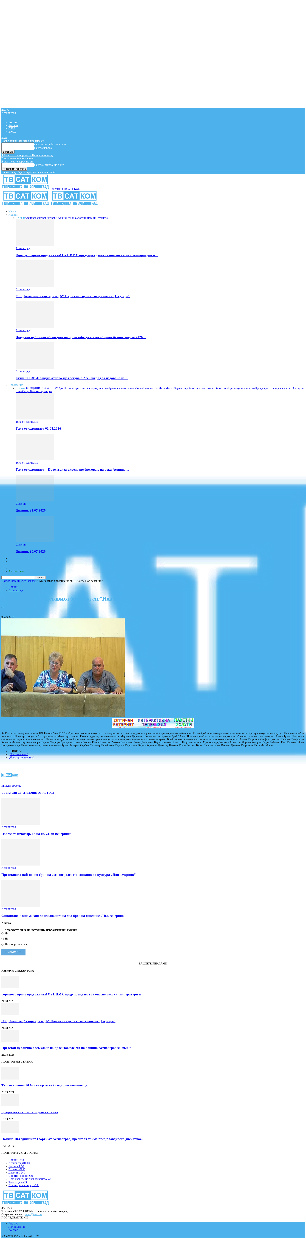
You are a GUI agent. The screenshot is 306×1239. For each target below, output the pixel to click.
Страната (102, 217)
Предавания (15, 384)
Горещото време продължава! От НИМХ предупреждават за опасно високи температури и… (87, 255)
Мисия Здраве (173, 388)
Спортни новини (86, 217)
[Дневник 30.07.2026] (35, 541)
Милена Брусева (11, 610)
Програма (14, 567)
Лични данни (16, 1226)
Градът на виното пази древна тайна (29, 1112)
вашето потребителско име (50, 144)
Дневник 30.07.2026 (31, 551)
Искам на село (150, 388)
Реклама (13, 125)
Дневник (102, 388)
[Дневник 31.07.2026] (35, 500)
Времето (13, 561)
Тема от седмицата (41, 391)
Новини (13, 214)
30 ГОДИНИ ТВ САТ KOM (41, 388)
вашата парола (43, 147)
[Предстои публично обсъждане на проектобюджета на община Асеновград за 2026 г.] (35, 327)
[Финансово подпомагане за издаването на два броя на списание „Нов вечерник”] (20, 905)
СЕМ (11, 128)
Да (6, 933)
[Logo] (25, 205)
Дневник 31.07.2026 (31, 510)
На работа (188, 388)
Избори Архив (57, 217)
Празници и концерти (241, 388)
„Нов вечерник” (18, 754)
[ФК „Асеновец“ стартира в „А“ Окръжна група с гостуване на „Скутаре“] (35, 285)
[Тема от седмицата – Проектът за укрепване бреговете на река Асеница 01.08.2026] (35, 459)
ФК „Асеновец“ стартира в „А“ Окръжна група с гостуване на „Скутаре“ (73, 296)
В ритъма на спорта (85, 388)
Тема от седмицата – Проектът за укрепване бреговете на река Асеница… (72, 469)
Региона (71, 217)
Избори (43, 217)
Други (112, 388)
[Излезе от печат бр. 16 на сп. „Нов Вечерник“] (20, 823)
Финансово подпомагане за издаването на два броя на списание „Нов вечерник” (63, 916)
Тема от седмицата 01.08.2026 (38, 428)
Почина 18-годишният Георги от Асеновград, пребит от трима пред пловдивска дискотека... (72, 1139)
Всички (20, 217)
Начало (12, 211)
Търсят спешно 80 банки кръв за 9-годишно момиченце (44, 1085)
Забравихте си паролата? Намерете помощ (27, 155)
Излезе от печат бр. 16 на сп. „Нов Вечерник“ (36, 834)
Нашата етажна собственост (211, 388)
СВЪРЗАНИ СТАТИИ (15, 792)
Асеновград (32, 217)
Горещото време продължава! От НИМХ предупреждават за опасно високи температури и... (72, 994)
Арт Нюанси (66, 388)
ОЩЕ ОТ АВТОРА (42, 792)
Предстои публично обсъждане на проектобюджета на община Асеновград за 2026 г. (81, 337)
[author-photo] (9, 782)
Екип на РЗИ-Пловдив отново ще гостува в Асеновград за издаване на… (72, 378)
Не (6, 938)
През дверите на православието (274, 388)
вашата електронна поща (49, 164)
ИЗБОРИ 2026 (17, 558)
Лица (162, 388)
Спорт (26, 391)
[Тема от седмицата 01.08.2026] (35, 418)
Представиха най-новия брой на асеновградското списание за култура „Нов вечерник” (68, 875)
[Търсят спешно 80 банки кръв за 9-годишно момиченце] (10, 1078)
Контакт (13, 122)
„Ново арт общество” (21, 757)
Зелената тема (124, 388)
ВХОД (12, 131)
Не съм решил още (15, 944)
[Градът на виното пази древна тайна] (10, 1105)
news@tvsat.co (33, 1214)
